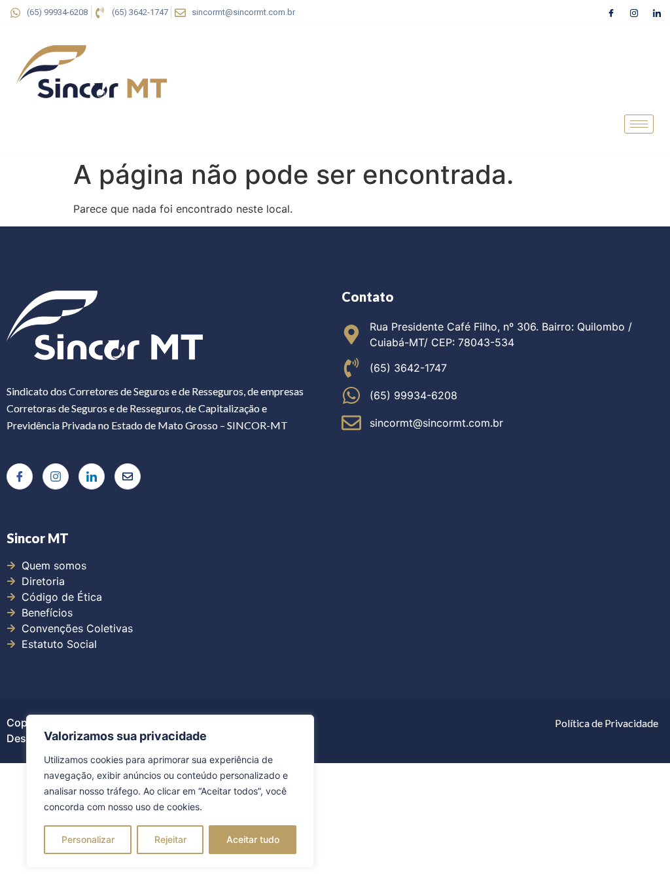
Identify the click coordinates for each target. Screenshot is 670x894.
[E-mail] (128, 476)
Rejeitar (170, 839)
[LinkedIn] (657, 12)
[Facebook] (611, 12)
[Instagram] (634, 12)
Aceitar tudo (252, 839)
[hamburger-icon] (639, 124)
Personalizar (88, 839)
